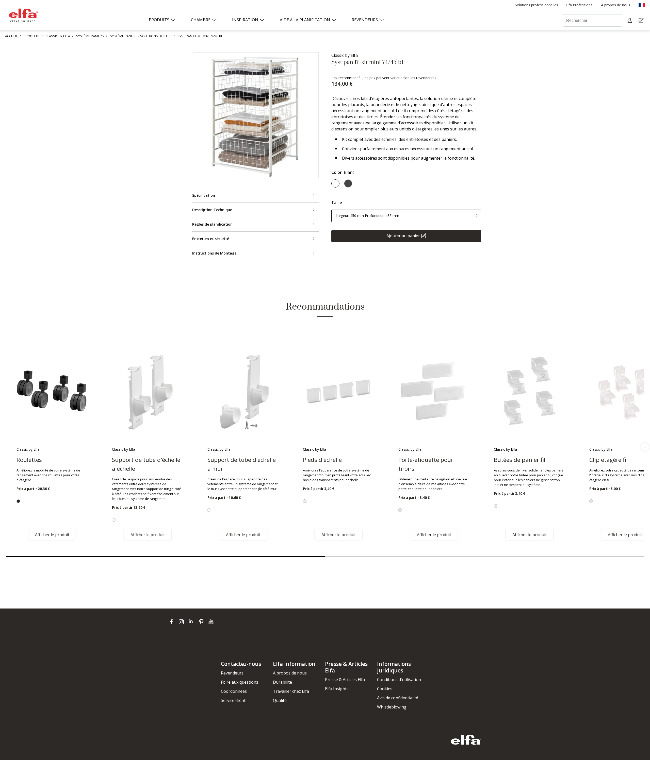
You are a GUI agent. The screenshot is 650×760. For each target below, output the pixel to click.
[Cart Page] (642, 20)
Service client (233, 700)
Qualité (280, 700)
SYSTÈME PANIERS (90, 36)
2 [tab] (484, 556)
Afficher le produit (52, 534)
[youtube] (211, 621)
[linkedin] (192, 621)
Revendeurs (232, 673)
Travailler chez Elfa (291, 691)
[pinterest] (202, 621)
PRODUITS (31, 36)
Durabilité (282, 682)
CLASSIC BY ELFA (57, 36)
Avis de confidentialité (397, 698)
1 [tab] (165, 556)
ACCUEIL (11, 36)
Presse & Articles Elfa (345, 679)
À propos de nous (290, 673)
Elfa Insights (337, 688)
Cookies (384, 688)
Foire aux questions (239, 682)
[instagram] (182, 621)
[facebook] (172, 621)
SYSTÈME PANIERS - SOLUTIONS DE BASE (140, 36)
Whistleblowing (392, 707)
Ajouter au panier (403, 235)
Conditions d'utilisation (399, 679)
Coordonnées (234, 691)
